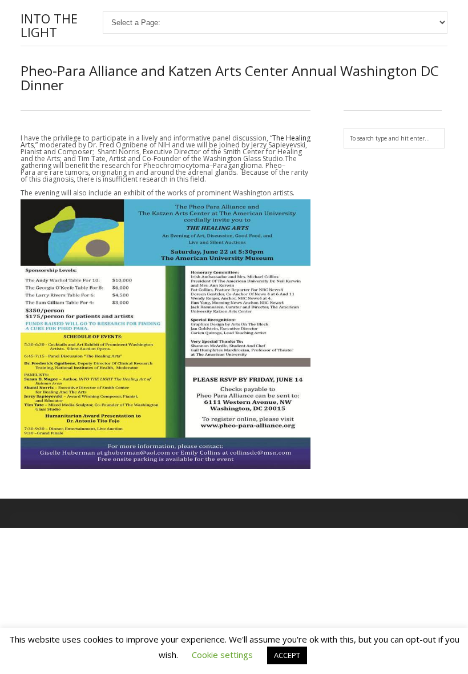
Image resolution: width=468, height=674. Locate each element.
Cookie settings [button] (222, 654)
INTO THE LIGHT (49, 25)
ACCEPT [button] (287, 655)
